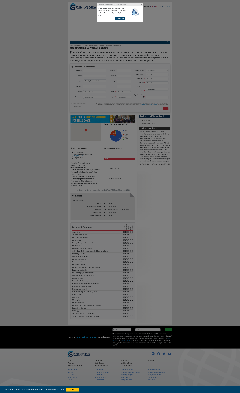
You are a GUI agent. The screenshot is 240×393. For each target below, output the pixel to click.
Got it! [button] (72, 389)
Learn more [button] (60, 389)
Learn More (120, 18)
